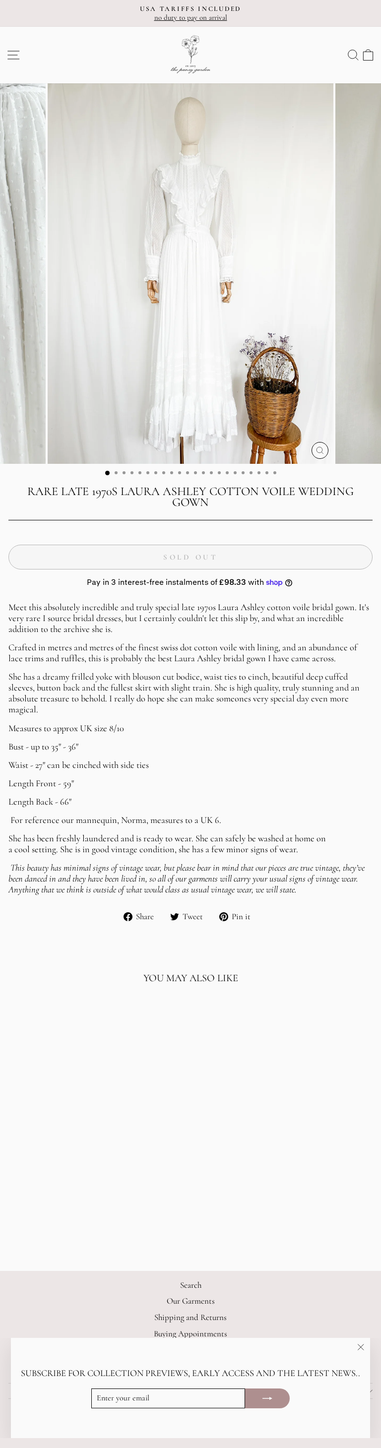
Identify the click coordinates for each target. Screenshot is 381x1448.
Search (190, 1285)
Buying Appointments (190, 1333)
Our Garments (191, 1301)
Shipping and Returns (190, 1317)
